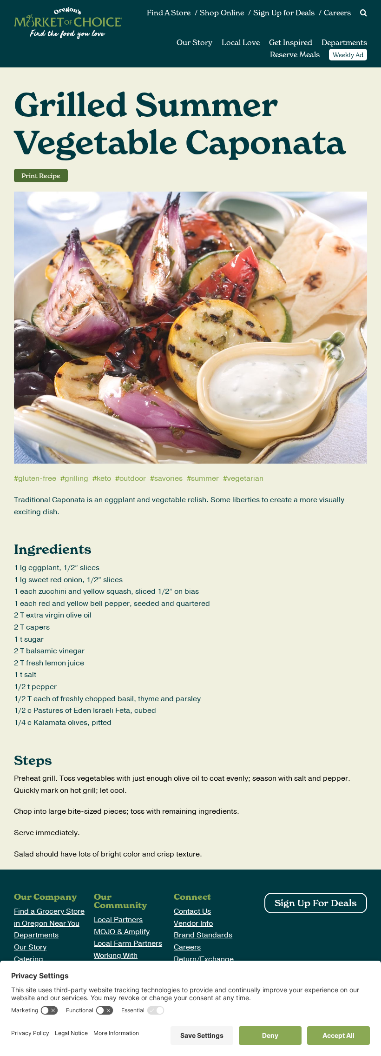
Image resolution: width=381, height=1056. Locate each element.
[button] (359, 13)
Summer (205, 478)
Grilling (76, 478)
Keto (104, 478)
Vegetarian (245, 478)
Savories (168, 478)
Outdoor (132, 478)
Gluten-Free (37, 478)
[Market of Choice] (68, 11)
